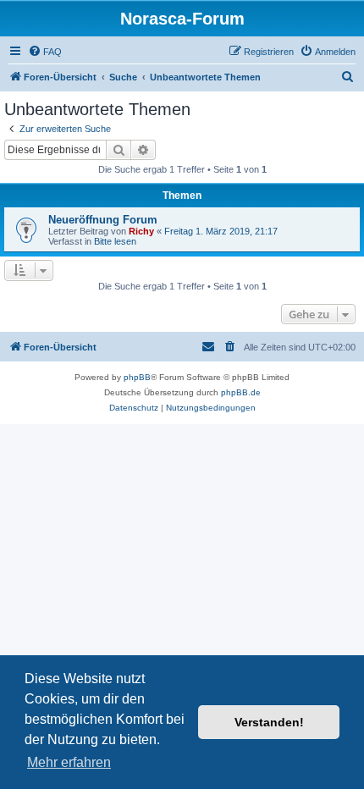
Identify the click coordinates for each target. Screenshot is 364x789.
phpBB (137, 377)
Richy (141, 231)
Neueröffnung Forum (102, 219)
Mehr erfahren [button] (69, 762)
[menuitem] (45, 51)
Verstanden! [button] (269, 722)
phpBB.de (241, 392)
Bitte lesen (115, 241)
